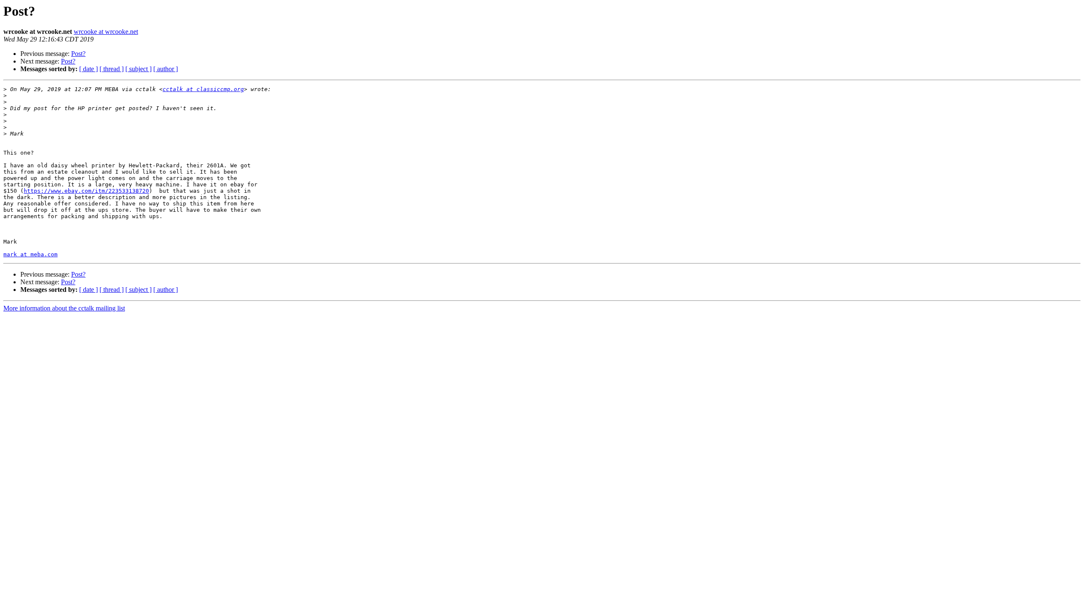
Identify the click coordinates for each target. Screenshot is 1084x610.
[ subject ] (138, 68)
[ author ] (165, 68)
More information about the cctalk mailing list (64, 308)
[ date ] (88, 68)
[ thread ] (112, 68)
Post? (78, 53)
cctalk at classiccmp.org (203, 89)
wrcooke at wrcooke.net (106, 31)
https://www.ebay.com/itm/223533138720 (86, 191)
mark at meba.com (30, 254)
